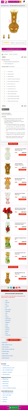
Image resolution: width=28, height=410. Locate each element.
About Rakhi (4, 342)
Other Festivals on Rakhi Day (8, 349)
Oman (6, 324)
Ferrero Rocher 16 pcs (11, 86)
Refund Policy (5, 379)
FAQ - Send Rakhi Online (8, 370)
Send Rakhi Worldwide (14, 290)
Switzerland (7, 335)
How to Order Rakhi (7, 395)
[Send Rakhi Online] (6, 2)
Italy (6, 313)
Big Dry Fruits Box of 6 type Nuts (13, 81)
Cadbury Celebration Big (11, 93)
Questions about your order (8, 367)
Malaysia (7, 327)
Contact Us (5, 399)
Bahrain (7, 331)
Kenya (6, 326)
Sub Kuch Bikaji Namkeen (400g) (13, 96)
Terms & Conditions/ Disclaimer (9, 388)
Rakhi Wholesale (5, 358)
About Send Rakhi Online (8, 392)
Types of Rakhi (5, 353)
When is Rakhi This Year (7, 344)
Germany (7, 329)
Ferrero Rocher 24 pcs (11, 88)
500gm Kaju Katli (10, 76)
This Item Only (10, 71)
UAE (6, 315)
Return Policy (5, 383)
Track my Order (6, 365)
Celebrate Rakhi (5, 351)
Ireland (6, 316)
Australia (7, 302)
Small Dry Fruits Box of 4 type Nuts (13, 79)
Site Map (4, 401)
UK (6, 307)
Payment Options (6, 374)
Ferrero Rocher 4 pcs (11, 83)
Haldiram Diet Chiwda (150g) (12, 101)
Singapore (7, 322)
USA (6, 304)
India (6, 300)
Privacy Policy (5, 385)
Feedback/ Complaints (7, 372)
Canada (7, 306)
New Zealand (8, 309)
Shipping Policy (6, 381)
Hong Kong (7, 311)
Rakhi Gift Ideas (5, 347)
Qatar (6, 333)
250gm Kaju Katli (10, 74)
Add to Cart (14, 407)
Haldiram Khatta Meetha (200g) (13, 98)
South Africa (8, 320)
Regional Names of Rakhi (7, 355)
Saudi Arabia (8, 318)
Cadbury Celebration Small (12, 91)
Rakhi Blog (5, 397)
